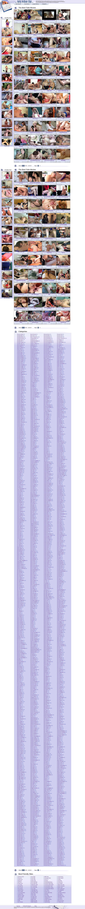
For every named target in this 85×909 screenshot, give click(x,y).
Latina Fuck (46, 432)
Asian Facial (19, 508)
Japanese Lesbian (47, 376)
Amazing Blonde (20, 432)
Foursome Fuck (33, 682)
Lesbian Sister (46, 545)
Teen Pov (58, 708)
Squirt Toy (59, 597)
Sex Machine (59, 480)
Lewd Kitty (60, 880)
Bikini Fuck (19, 680)
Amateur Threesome (21, 422)
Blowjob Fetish (20, 773)
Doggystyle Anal (33, 523)
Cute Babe (32, 466)
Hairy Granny (32, 776)
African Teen (19, 348)
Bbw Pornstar (19, 585)
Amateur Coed (20, 363)
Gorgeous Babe (33, 737)
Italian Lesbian (46, 358)
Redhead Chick (60, 403)
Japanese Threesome (48, 387)
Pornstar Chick (46, 854)
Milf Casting (46, 673)
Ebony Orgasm (33, 575)
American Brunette (20, 446)
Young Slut (59, 861)
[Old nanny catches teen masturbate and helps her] (63, 251)
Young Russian (60, 859)
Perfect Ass (46, 823)
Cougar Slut (32, 424)
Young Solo (59, 862)
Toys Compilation (60, 757)
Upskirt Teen (59, 770)
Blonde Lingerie (20, 753)
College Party (32, 414)
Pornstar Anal (46, 850)
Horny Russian (33, 838)
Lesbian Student (47, 560)
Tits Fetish (59, 748)
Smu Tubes (33, 888)
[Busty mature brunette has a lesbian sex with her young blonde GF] (49, 61)
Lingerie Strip (46, 587)
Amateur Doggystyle (21, 374)
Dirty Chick (32, 511)
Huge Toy (32, 857)
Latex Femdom (46, 415)
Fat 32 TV (46, 879)
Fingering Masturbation (34, 649)
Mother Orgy (46, 749)
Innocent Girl (32, 862)
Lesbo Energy (47, 901)
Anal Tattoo (19, 483)
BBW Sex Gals (34, 900)
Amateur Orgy (19, 400)
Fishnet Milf (32, 668)
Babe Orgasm (19, 556)
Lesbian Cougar (47, 479)
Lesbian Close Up (47, 475)
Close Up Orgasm (33, 394)
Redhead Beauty (60, 400)
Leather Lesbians (47, 456)
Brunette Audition (20, 801)
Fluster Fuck (6, 73)
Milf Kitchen (46, 686)
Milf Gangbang (46, 682)
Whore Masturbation (61, 810)
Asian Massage (20, 519)
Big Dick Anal (19, 650)
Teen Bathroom (60, 652)
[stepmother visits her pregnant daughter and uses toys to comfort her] (49, 159)
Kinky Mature (46, 402)
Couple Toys (32, 434)
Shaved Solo (59, 508)
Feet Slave (32, 631)
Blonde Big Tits (20, 732)
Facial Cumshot (33, 603)
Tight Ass (58, 740)
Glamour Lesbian (33, 728)
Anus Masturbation (20, 488)
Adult (7, 216)
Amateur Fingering (20, 380)
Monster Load (46, 738)
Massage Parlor (47, 595)
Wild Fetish (59, 823)
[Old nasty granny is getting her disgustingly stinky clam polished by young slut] (35, 181)
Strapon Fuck (59, 609)
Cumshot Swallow (33, 462)
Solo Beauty (59, 576)
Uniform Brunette (60, 761)
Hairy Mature (32, 782)
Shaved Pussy (60, 505)
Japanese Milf (46, 382)
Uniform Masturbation (61, 765)
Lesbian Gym (46, 497)
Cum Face (32, 450)
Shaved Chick (59, 496)
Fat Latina (32, 617)
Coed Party (32, 406)
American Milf (19, 450)
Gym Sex (32, 762)
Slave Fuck (59, 547)
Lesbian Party (46, 527)
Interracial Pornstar (47, 354)
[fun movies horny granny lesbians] (21, 19)
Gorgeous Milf (33, 742)
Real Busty (59, 387)
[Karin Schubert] (63, 237)
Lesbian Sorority (47, 551)
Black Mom (19, 705)
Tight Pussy (59, 744)
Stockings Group (60, 603)
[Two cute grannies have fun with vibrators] (21, 117)
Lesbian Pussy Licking (48, 535)
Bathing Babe (19, 561)
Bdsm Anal (19, 591)
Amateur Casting (20, 359)
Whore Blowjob (60, 808)
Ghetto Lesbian (33, 713)
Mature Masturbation (47, 640)
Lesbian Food (46, 492)
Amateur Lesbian (20, 392)
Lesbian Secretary (47, 540)
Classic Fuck (32, 376)
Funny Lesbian (33, 696)
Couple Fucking (33, 428)
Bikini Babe (19, 676)
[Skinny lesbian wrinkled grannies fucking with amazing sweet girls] (63, 47)
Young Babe (59, 842)
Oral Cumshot (46, 784)
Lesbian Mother (46, 516)
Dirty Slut (32, 519)
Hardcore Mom (33, 798)
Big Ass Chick (19, 625)
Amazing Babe (20, 430)
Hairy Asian (32, 766)
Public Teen (59, 366)
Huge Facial (32, 850)
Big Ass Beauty (20, 621)
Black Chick (19, 696)
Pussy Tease (59, 382)
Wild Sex (58, 833)
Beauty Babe (19, 597)
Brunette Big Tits (20, 806)
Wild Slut (58, 834)
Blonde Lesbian (20, 752)
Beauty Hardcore (20, 603)
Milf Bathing (46, 668)
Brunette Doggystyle (21, 817)
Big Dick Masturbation (21, 657)
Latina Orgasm (46, 442)
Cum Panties (32, 456)
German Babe (33, 701)
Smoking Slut (59, 573)
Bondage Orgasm (20, 777)
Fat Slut (31, 625)
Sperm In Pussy (60, 592)
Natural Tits (46, 760)
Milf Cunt (45, 674)
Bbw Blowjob (19, 571)
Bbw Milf (18, 581)
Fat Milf (31, 621)
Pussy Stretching (60, 379)
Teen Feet (59, 678)
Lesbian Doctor (46, 481)
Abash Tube (7, 207)
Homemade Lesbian (34, 810)
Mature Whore (46, 664)
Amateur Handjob (20, 387)
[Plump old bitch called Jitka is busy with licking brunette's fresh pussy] (49, 47)
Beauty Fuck (19, 601)
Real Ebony (59, 390)
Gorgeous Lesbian (33, 741)
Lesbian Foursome (47, 493)
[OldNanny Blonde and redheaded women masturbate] (21, 181)
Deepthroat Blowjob (34, 495)
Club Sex (32, 400)
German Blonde (33, 702)
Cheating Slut (32, 356)
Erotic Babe (32, 588)
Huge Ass (32, 842)
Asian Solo (19, 533)
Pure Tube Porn (7, 279)
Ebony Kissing (33, 567)
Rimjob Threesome (60, 442)
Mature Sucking (47, 658)
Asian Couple (19, 504)
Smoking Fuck (59, 568)
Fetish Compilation (33, 641)
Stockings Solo (60, 604)
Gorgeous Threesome (34, 745)
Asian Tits (19, 537)
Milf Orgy (45, 690)
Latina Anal (46, 423)
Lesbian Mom (46, 513)
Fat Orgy (32, 624)
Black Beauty (19, 692)
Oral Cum (45, 782)
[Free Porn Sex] (63, 181)
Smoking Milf (59, 572)
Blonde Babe (19, 728)
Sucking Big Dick (60, 625)
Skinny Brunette (60, 529)
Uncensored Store (7, 136)
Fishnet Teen (32, 670)
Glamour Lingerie (33, 729)
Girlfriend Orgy (33, 720)
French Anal (32, 686)
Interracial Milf (46, 348)
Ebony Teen (32, 583)
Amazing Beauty (20, 431)
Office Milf (45, 776)
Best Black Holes (34, 892)
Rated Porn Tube (7, 288)
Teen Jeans (59, 693)
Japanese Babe (47, 363)
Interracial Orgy (46, 352)
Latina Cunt (46, 430)
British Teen (19, 798)
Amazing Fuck (20, 436)
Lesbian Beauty (46, 468)
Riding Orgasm (60, 440)
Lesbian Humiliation (47, 500)
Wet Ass (58, 794)
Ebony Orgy (32, 576)
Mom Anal (45, 718)
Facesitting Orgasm (34, 600)
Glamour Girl (32, 726)
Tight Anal (59, 737)
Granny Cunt (32, 746)
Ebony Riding (32, 577)
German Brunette (33, 704)
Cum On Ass (32, 451)
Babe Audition (19, 548)
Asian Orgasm (20, 525)
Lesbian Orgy (46, 523)
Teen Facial (59, 676)
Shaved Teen (59, 509)
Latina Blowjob (46, 427)
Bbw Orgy (19, 584)
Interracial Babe (47, 335)
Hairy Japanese (33, 777)
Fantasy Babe (33, 605)
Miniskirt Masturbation (48, 714)
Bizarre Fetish (19, 682)
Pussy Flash (59, 370)
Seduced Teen (59, 476)
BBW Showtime (34, 901)
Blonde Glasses (20, 748)
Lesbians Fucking (47, 579)
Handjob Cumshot (33, 788)
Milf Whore (46, 712)
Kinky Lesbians (46, 400)
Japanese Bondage (47, 370)
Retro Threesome (60, 434)
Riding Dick (59, 436)
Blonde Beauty (20, 730)
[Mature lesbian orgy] (21, 251)
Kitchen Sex (46, 408)
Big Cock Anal (19, 641)
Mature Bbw (46, 603)
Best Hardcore (20, 615)
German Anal (32, 700)
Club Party (32, 399)
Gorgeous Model (33, 744)
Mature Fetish (46, 623)
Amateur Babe (19, 352)
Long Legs (46, 589)
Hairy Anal (32, 765)
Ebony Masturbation (34, 569)
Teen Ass (58, 648)
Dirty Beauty (32, 507)
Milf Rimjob (46, 696)
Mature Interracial (47, 632)
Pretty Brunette (60, 352)
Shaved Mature (60, 501)
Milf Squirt (45, 701)
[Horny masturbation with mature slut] (49, 75)
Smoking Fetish (60, 567)
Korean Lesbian (47, 410)
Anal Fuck (19, 467)
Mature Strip (46, 657)
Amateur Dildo (19, 372)
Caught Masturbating (34, 340)
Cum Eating (32, 448)
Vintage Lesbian (60, 780)
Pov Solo (58, 346)
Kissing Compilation (47, 406)
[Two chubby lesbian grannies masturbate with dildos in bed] (21, 209)
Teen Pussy (59, 709)
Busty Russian (33, 334)
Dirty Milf (32, 515)
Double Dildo (32, 528)
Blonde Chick (19, 738)
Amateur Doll (19, 375)
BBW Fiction (33, 899)
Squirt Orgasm (60, 596)
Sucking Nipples (60, 632)
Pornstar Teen (59, 336)
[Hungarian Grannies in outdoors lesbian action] (35, 306)
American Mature (20, 448)
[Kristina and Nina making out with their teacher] (63, 75)
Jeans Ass (46, 388)
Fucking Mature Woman (49, 888)
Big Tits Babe (19, 666)
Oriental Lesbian (47, 793)
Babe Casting (19, 552)
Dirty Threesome (33, 521)
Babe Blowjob (19, 551)
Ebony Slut (32, 579)
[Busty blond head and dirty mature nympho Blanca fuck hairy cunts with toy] (35, 279)
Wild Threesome (60, 837)
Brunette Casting (20, 810)
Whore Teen (59, 813)
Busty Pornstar (20, 865)
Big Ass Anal (19, 617)
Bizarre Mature (20, 685)
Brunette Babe (19, 802)
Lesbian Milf (46, 512)
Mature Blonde (46, 608)
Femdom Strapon (33, 640)
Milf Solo (45, 698)
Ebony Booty (32, 560)
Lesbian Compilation (47, 477)
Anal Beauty (19, 452)
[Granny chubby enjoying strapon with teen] (63, 117)
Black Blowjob (19, 693)
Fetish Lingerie (33, 645)
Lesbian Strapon (47, 557)
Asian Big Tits (19, 499)
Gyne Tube (7, 252)
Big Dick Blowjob (20, 652)
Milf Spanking (46, 700)
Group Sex (32, 761)
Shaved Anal (59, 487)
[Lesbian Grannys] (49, 265)
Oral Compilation (47, 781)
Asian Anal (19, 492)
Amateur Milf (19, 394)
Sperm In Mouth (60, 591)
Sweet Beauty (59, 635)
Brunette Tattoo (20, 838)
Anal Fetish (19, 463)
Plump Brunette (46, 842)
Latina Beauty (46, 426)
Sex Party (59, 481)
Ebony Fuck (32, 564)
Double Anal (32, 525)
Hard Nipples (32, 792)
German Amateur (33, 698)
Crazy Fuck (32, 439)
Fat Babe (32, 611)
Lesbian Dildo (46, 480)
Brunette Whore (20, 842)
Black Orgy (19, 708)
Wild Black (59, 821)
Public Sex (59, 364)
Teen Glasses (59, 688)
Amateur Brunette (20, 358)
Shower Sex (59, 515)
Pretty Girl (59, 355)
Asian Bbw (19, 496)
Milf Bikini (45, 670)
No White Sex (33, 897)
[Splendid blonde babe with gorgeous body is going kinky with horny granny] (35, 131)
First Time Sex (33, 662)
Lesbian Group (46, 496)
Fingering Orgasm (33, 650)
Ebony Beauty (33, 557)
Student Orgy (59, 616)
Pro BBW (59, 891)
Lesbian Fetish (46, 488)
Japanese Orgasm (47, 383)
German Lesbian (33, 706)
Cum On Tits (32, 455)
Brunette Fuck (19, 821)
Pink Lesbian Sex (61, 888)
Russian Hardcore (60, 456)
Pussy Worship (60, 384)
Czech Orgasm (33, 489)
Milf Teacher (46, 706)
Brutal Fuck (19, 846)
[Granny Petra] (49, 117)
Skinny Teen (59, 544)
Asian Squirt (19, 535)
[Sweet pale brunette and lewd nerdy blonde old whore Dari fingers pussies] (35, 19)
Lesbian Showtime (48, 899)
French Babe (32, 688)
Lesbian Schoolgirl (47, 539)
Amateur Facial (20, 378)
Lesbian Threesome (47, 567)
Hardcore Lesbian (33, 797)
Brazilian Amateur (20, 784)
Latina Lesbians (47, 436)
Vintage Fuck (59, 778)
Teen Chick (59, 661)
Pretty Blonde (59, 351)
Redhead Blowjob (60, 402)
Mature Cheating (47, 612)
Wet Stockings (59, 804)
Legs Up (45, 460)
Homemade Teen (33, 814)
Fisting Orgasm (33, 672)
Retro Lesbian (59, 426)
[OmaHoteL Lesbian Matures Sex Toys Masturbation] (63, 159)
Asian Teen (19, 536)
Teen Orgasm (59, 700)
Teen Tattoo (59, 722)
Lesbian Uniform (47, 572)
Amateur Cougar (20, 366)
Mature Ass (46, 601)
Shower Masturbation (61, 513)
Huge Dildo (32, 847)
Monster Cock (46, 734)
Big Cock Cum (20, 645)
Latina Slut (46, 448)
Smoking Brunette (60, 564)
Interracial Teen (46, 355)
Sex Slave (59, 483)
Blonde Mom (19, 756)
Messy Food (46, 665)
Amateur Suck (19, 416)
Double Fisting (33, 531)
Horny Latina (32, 829)
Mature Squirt (46, 654)
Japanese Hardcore (47, 374)
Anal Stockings (20, 480)
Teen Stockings (60, 718)
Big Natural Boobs (20, 661)
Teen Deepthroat (60, 669)
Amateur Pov (19, 403)
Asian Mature (19, 521)
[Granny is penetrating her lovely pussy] (49, 145)
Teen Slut (58, 713)
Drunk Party (32, 547)
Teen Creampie (60, 664)
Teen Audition (59, 649)
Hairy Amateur (33, 764)
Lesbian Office (46, 519)
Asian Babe (19, 495)
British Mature (19, 796)
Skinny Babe (59, 523)
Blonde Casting (20, 736)
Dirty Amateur (33, 503)
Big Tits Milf (19, 672)
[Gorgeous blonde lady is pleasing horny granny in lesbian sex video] (21, 306)
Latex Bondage (46, 414)
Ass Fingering (19, 539)
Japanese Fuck (46, 372)
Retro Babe (59, 419)
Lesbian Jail (46, 501)
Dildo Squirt (32, 501)
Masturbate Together (47, 596)
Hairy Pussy (32, 785)
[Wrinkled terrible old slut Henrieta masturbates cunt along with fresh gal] (21, 75)
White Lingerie (59, 805)
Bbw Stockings (20, 587)
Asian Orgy (19, 527)
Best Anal (19, 608)
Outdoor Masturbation (48, 801)
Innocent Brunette (33, 861)
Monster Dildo (46, 737)
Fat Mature (32, 620)
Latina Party (46, 444)
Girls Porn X (60, 899)
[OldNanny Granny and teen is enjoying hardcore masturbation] (49, 237)
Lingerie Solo (46, 585)
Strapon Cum (59, 608)
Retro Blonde (59, 420)
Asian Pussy (19, 531)
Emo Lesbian (32, 585)
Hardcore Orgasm (33, 800)
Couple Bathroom (33, 427)
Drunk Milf (32, 544)
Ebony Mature (33, 571)
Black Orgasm (20, 706)
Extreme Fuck (33, 599)
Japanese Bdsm (47, 364)
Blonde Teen (19, 768)
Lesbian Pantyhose (47, 525)
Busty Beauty (19, 853)
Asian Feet (19, 509)
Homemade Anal (33, 806)
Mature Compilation (47, 613)
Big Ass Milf (19, 631)
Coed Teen (32, 407)
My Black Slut (34, 896)
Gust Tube (7, 243)
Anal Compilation (20, 454)
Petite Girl (45, 835)
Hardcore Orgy (33, 801)
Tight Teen (59, 745)
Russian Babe (59, 446)
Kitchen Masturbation (48, 407)
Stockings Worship (60, 607)
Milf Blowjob (46, 672)
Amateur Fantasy (20, 379)
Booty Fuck (19, 782)
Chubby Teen (32, 374)
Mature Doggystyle (47, 617)
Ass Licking (19, 543)
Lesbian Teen (46, 565)
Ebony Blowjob (33, 559)
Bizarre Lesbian (20, 684)
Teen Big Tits (59, 654)
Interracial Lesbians (47, 347)
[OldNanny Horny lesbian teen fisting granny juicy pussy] (35, 320)
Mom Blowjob (46, 720)
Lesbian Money (46, 515)
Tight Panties (59, 742)
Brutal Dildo (19, 845)
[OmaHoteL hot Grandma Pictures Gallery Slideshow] (35, 195)
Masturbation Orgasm (48, 597)
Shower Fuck (59, 512)
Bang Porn (20, 880)
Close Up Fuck (33, 390)
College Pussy (33, 415)
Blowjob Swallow (20, 774)
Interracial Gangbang (48, 346)
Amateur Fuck (19, 383)
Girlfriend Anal (33, 717)
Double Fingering (33, 529)
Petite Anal (46, 830)
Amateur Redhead (20, 404)
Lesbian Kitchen (47, 504)
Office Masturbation (47, 774)
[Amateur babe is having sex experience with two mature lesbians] (35, 237)
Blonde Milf (19, 754)
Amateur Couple (20, 367)
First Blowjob (32, 654)
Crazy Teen (32, 444)
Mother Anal (46, 742)
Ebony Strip (32, 581)
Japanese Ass (46, 362)
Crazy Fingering (33, 438)
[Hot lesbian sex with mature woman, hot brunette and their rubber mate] (63, 89)
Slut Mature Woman (61, 892)
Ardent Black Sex (34, 891)
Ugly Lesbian (59, 760)
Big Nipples (19, 662)
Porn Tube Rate (7, 270)
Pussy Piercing (60, 376)
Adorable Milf (19, 340)
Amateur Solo (19, 411)
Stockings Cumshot (60, 600)
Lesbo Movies (60, 876)
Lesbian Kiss (46, 503)
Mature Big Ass (46, 605)
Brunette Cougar (20, 814)
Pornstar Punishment (48, 863)
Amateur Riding (20, 406)
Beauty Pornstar (20, 605)
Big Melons (19, 660)
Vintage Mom (59, 785)
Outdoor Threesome (47, 805)
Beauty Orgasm (20, 604)
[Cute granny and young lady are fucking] (21, 131)
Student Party (59, 617)
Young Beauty (59, 843)
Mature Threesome (47, 661)
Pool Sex (45, 847)
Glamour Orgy (33, 732)
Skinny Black (59, 525)
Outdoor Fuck (46, 800)
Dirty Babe (32, 505)
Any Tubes (7, 234)
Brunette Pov (19, 831)
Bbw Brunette (19, 572)
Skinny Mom (59, 539)
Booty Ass (19, 780)
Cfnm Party (32, 347)
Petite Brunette (46, 834)
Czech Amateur (33, 477)
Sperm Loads (59, 593)
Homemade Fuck (33, 809)
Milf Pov (45, 694)
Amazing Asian (20, 428)
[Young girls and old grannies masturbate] (35, 223)
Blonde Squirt (19, 765)
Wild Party (59, 831)
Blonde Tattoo (19, 766)
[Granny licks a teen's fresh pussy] (21, 61)
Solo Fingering (59, 580)
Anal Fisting (19, 464)
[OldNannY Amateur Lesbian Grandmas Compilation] (21, 145)
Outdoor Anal (46, 796)
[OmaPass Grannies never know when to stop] (63, 209)
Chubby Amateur (33, 360)
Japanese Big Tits (47, 367)
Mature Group (46, 628)
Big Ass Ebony (20, 627)
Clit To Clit (32, 387)
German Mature (33, 708)
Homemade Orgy (33, 813)
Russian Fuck (59, 455)
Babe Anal (19, 547)
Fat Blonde (32, 612)
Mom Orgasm (46, 726)
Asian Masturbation (20, 520)
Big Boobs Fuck (20, 637)
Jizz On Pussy (46, 392)
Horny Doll (32, 825)
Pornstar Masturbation (48, 858)
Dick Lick (32, 497)
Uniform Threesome (61, 768)
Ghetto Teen (32, 714)
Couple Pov (32, 432)
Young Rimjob (59, 858)
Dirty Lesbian (32, 513)
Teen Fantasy (59, 677)
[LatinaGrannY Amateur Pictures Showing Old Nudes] (35, 33)
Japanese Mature (47, 380)
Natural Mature (46, 756)
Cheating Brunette (33, 350)
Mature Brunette (47, 611)
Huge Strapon (33, 854)
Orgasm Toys (46, 790)
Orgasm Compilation (47, 788)
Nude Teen (46, 762)
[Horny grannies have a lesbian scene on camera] (35, 89)
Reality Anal (59, 392)
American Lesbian (20, 447)
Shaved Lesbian (60, 500)
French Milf (32, 690)
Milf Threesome (47, 708)
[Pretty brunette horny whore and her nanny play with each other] (63, 145)
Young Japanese (60, 854)
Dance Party (32, 492)
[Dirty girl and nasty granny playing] (21, 159)
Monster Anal (46, 733)
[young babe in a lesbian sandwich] (21, 103)
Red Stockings (60, 396)
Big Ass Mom (19, 632)
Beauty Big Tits (20, 599)
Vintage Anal (59, 774)
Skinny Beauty (59, 524)
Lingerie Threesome (47, 588)
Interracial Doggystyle (48, 342)
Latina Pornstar (46, 446)
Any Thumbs (6, 225)
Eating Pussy (32, 551)
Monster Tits (46, 741)
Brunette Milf (19, 826)
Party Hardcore (46, 821)
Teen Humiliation (60, 692)
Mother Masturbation (47, 746)
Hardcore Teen (33, 804)
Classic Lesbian (33, 379)
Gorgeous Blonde (33, 738)
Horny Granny (33, 827)
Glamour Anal (33, 725)
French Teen (32, 692)
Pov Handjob (59, 340)
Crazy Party (32, 443)
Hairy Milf (32, 784)
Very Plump (60, 893)
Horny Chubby (33, 822)
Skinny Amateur (60, 519)
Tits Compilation (60, 746)
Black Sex (19, 712)
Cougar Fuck (32, 422)
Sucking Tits (59, 633)
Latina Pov (46, 447)
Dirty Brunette (33, 509)
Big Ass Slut (19, 633)
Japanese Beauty (47, 366)
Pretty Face (59, 354)
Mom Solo (46, 729)
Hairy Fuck (32, 774)
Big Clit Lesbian (20, 640)
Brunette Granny (20, 822)
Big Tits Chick (19, 668)
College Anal (32, 408)
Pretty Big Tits (59, 350)
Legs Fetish (46, 458)
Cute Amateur (33, 464)
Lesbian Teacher (47, 564)
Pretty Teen (59, 359)
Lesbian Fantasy (47, 485)
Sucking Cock (59, 628)
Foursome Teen (33, 684)
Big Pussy (19, 665)
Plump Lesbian (46, 843)
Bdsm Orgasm (20, 593)
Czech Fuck (32, 483)
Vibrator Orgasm (60, 772)
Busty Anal (19, 849)
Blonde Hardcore (20, 750)
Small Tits (59, 559)
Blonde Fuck (19, 746)
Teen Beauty (59, 653)
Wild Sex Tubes (7, 188)
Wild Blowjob (59, 822)
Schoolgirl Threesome (61, 471)
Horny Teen (32, 839)
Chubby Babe (33, 362)
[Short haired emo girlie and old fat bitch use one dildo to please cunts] (35, 159)
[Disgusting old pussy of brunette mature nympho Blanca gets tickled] (21, 279)
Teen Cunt (59, 666)
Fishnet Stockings (33, 669)
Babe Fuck (19, 555)
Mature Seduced (47, 650)
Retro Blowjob (59, 422)
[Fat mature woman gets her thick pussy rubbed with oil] (35, 209)
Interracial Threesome (48, 356)
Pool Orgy (45, 845)
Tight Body (59, 741)
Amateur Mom (19, 395)
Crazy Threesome (33, 446)
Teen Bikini (59, 656)
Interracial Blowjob (47, 338)
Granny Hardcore (33, 749)
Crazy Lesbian (33, 440)
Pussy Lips (59, 375)
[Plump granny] (21, 89)
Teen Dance (59, 668)
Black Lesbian (19, 701)
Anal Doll (18, 459)
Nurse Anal (46, 764)
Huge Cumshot (33, 846)
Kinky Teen (46, 403)
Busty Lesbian (19, 861)
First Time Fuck (33, 660)
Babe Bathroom (20, 549)
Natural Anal (46, 752)
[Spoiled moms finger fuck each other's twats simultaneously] (35, 293)
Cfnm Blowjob (33, 346)
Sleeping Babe (59, 551)
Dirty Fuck (32, 512)
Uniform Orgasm (60, 766)
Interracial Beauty (47, 336)
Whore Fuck (59, 809)
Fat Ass (31, 609)
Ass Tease (19, 544)
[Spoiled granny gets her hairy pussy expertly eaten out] (21, 293)
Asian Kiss (19, 516)
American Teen (20, 451)
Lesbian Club (46, 476)
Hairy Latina (32, 778)
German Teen (33, 710)
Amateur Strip (19, 415)
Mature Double (46, 619)
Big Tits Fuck (19, 669)
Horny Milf (32, 831)
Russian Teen (59, 464)
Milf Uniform (46, 710)
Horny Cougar (33, 823)
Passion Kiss (46, 822)
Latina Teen (46, 452)
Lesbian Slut (46, 548)
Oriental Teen (46, 794)
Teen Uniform (59, 728)
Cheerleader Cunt (33, 359)
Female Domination (34, 632)
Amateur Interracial (20, 390)
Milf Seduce (46, 697)
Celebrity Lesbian (33, 343)
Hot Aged (46, 893)
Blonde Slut (19, 762)
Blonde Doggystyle (20, 741)
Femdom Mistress (33, 636)
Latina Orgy (46, 443)
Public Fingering (60, 360)
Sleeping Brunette (60, 552)
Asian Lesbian (19, 517)
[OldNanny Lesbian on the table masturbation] (49, 306)
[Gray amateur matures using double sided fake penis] (63, 320)
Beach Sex (19, 596)
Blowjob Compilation (21, 772)
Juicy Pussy (46, 394)
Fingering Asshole (33, 648)
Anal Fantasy (19, 462)
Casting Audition (33, 338)
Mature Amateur (47, 599)
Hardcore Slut (33, 802)
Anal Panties (19, 475)
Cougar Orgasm (33, 423)
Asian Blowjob (19, 501)
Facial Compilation (33, 601)
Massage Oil (46, 592)
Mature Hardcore (47, 631)
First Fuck (32, 656)
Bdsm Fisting (19, 592)
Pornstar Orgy (46, 861)
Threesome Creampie (61, 732)
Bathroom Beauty (20, 564)
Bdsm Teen (19, 595)
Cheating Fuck (33, 351)
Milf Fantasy (46, 678)
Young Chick (59, 850)
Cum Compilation (33, 447)
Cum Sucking (33, 458)
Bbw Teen (19, 588)
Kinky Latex (46, 399)
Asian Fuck (19, 512)
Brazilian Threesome (21, 789)
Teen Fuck (59, 685)
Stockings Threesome (61, 605)
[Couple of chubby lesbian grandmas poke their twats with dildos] (21, 223)
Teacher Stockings (60, 644)
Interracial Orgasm (47, 351)
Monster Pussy (46, 740)
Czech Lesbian (33, 484)
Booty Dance (19, 781)
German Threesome (34, 712)
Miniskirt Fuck (46, 713)
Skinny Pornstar (60, 540)
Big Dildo (18, 658)
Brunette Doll (19, 818)
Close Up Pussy (33, 395)
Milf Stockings (46, 702)
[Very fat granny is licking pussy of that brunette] (35, 145)
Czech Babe (32, 479)
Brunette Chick (20, 813)
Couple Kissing (33, 430)
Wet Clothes (59, 796)
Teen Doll (58, 673)
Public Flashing (60, 362)
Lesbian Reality (46, 536)
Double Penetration (34, 533)
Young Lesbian (60, 857)
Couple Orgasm (33, 431)
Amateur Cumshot (20, 368)
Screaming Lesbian (60, 472)
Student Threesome (60, 620)
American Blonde (20, 444)
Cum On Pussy (33, 454)
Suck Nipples (59, 621)
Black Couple (19, 697)
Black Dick (19, 698)
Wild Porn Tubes (7, 179)
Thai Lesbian (59, 729)
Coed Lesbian (33, 404)
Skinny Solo (59, 543)
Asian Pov (19, 529)
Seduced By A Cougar (61, 475)
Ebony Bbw (32, 556)
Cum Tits (32, 459)
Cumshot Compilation (34, 460)
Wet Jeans (59, 797)
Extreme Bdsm (33, 597)
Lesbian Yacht (46, 577)
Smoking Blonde (60, 563)
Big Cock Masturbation (21, 648)
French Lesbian (33, 689)
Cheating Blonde (33, 348)
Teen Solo (59, 714)
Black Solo (19, 714)
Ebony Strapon (33, 580)
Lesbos (59, 879)
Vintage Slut (59, 789)
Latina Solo (46, 450)
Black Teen (19, 717)
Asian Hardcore (20, 515)
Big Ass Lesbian (20, 629)
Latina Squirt (46, 451)
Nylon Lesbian (46, 772)
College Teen (32, 418)
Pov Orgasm (59, 344)
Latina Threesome (47, 454)
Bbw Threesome (20, 589)
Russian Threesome (61, 466)
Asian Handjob (20, 513)
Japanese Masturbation (48, 379)
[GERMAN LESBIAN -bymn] (63, 33)
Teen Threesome (60, 724)
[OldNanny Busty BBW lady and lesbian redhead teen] (21, 33)
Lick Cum (45, 581)
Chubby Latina (33, 366)
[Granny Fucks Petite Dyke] (49, 181)
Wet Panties (59, 801)
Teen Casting (59, 658)
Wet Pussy (59, 802)
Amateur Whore (20, 424)
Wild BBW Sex (60, 895)
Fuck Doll (32, 693)
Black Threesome (20, 718)
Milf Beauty (46, 669)
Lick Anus (45, 580)
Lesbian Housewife (47, 499)
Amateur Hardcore (20, 388)
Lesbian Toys (46, 569)
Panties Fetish (46, 808)
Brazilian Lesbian (20, 786)
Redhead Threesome (61, 416)
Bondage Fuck (20, 776)
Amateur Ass (19, 351)
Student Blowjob (60, 613)
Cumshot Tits (32, 463)
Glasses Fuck (33, 734)
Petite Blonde (46, 833)
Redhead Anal (59, 398)
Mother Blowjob (46, 744)
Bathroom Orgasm (20, 567)
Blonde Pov (19, 760)
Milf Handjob (46, 684)
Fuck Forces (7, 100)
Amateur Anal (19, 350)
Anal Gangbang (20, 468)
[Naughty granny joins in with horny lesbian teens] (63, 293)
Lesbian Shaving (47, 543)
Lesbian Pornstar (47, 531)
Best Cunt (19, 612)
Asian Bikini (19, 500)
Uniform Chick (59, 762)
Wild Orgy (59, 830)
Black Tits (19, 720)
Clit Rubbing (32, 386)
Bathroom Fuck (20, 565)
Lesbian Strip (46, 559)
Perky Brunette (46, 826)
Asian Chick (19, 503)
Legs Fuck (46, 459)
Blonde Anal (19, 725)
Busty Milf (19, 862)
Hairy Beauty (32, 769)
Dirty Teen (32, 520)
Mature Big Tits (46, 607)
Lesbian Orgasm (47, 521)
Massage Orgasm (47, 593)
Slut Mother (59, 557)
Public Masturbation (60, 363)
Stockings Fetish (60, 601)
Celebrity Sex (32, 344)
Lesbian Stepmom (47, 555)
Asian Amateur (20, 491)
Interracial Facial (47, 343)
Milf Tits (45, 709)
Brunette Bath (19, 804)
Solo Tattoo (59, 585)
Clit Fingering (32, 382)
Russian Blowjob (60, 450)
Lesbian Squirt (46, 553)
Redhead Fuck (60, 406)
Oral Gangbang (46, 785)
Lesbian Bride (46, 472)
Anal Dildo (19, 458)
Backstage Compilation (21, 560)
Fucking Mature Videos (49, 887)
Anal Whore (19, 487)
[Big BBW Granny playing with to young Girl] (49, 320)
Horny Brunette (33, 821)
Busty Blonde (19, 854)
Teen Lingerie (59, 696)
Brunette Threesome (21, 841)
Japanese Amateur (47, 359)
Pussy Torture (59, 383)
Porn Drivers (7, 109)
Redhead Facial (60, 404)
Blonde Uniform (20, 769)
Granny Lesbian (33, 750)
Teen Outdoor (59, 702)
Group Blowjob (33, 757)
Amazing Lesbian (20, 438)
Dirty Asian (32, 504)
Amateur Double (20, 376)
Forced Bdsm (33, 680)
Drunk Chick (32, 541)
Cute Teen (32, 476)
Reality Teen (59, 395)
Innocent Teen (33, 865)
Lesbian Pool (46, 529)
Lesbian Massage (47, 508)
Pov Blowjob (59, 339)
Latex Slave (46, 420)
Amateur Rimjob (20, 407)
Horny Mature (33, 830)
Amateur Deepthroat (21, 371)
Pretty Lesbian (59, 356)
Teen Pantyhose (60, 704)
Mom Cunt (46, 721)
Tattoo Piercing (60, 641)
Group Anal (32, 756)
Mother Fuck (46, 745)
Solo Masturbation (60, 581)
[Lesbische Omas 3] (63, 103)
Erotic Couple (32, 589)
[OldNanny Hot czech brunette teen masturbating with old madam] (35, 61)
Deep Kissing (32, 493)
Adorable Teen (19, 343)
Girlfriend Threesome (34, 724)
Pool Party (46, 846)
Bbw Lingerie (19, 579)
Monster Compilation (47, 736)
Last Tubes (7, 82)
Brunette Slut (19, 834)
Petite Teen (46, 839)
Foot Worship (32, 678)
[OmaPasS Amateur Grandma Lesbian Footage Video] (49, 89)
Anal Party (19, 476)
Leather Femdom (47, 455)
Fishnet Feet (32, 665)
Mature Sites (60, 887)
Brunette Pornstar (20, 830)
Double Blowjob (33, 527)
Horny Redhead (33, 837)
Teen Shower (59, 712)
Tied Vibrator (59, 736)
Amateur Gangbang (20, 384)
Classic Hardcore (33, 378)
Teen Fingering (59, 681)
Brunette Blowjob (20, 809)
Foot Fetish (32, 677)
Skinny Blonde (59, 527)
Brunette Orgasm (20, 829)
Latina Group (46, 434)
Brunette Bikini (19, 808)
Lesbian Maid (46, 507)
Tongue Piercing (60, 752)
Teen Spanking (60, 716)
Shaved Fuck (59, 497)
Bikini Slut (19, 681)
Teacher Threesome (61, 645)
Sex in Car (59, 484)
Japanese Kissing (47, 375)
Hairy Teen (32, 786)
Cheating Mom (33, 355)
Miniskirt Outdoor (47, 716)
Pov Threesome (60, 347)
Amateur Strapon (20, 414)
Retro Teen (59, 432)
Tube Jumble (6, 127)
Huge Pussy (32, 853)
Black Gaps (33, 893)
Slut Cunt (58, 556)
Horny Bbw (32, 818)
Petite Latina (46, 837)
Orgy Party (46, 792)
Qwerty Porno (7, 118)
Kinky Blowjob (46, 396)
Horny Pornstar (33, 835)
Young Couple (59, 851)
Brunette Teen (19, 839)
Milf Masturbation (47, 688)
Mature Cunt (46, 615)
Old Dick (45, 780)
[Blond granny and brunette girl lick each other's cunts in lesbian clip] (63, 195)
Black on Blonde (20, 724)
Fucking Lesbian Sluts (49, 883)
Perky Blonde (46, 825)
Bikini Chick (19, 678)
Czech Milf (32, 487)
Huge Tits (32, 855)
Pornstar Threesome (61, 338)
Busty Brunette (20, 855)
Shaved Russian (60, 507)
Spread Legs (59, 595)
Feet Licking (32, 629)
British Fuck (19, 793)
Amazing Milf (19, 439)
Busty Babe (19, 851)
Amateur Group (20, 386)
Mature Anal (46, 600)
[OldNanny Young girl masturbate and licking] (21, 320)
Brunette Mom (19, 827)
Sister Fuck (59, 517)
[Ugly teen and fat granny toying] (63, 279)
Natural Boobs (46, 753)
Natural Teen (46, 758)
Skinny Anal (59, 520)
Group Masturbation (34, 760)
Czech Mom (32, 488)
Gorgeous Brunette (34, 740)
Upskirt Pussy (59, 769)
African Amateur (20, 344)
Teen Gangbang (60, 686)
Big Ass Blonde (20, 623)
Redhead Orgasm (60, 411)
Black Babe (19, 689)
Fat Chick (32, 615)
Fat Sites (46, 880)
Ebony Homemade (33, 565)
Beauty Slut (19, 607)
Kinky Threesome (47, 404)
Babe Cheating (20, 553)
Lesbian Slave (46, 547)
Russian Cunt (59, 454)
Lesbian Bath (46, 466)
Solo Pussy (59, 584)
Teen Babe (59, 650)
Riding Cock (59, 435)
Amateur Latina (20, 391)
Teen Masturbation (60, 697)
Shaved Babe (59, 489)
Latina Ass (46, 424)
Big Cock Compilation (21, 644)
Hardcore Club (33, 794)
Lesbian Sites (47, 900)
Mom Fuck (46, 724)
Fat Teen (32, 627)
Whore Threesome (60, 814)
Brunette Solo (19, 835)
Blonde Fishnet (20, 745)
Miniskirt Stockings (47, 717)
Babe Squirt (19, 557)
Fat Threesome (33, 628)
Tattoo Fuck (59, 637)
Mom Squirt (46, 730)
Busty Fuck (19, 858)
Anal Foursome (20, 466)
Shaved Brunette (60, 495)
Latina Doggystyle (47, 431)
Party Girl (45, 819)
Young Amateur (60, 838)
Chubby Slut (32, 372)
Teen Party (59, 705)
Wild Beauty (59, 819)
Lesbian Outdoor (47, 524)
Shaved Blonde (60, 493)
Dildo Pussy (32, 500)
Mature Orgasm (47, 644)
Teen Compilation (60, 662)
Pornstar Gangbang (47, 857)
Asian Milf (19, 523)
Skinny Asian (59, 521)
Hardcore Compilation (34, 796)
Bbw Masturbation (20, 580)
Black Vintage (19, 721)
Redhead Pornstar (60, 412)
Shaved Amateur (60, 485)
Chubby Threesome (34, 375)
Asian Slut (19, 532)
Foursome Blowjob (33, 681)
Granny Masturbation (34, 752)
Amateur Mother (20, 396)
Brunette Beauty (20, 805)
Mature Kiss (46, 633)
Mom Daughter (46, 722)
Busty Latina (19, 859)
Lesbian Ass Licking (47, 463)
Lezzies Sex (60, 882)
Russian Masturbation (61, 459)
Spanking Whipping (60, 589)
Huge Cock (32, 845)
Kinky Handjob (46, 398)
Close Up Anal (33, 388)
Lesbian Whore (46, 575)
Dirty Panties (32, 517)
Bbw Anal (19, 569)
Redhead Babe (60, 399)
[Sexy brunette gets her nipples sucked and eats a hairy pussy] (63, 61)
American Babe (20, 443)
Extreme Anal (32, 596)
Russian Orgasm (60, 463)
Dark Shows (33, 895)
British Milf (19, 797)
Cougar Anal (32, 420)
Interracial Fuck (46, 344)
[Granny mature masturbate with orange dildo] (49, 293)
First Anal (32, 653)
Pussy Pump (59, 378)
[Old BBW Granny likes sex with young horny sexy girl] (35, 117)
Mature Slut (46, 652)
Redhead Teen (59, 415)
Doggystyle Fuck (33, 524)
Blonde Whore (19, 770)
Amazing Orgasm (20, 440)
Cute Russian (33, 475)
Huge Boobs (32, 843)
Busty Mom (19, 863)
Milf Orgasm (46, 689)
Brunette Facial (20, 819)
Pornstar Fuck (46, 855)
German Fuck (33, 705)
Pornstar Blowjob (47, 853)
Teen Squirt (59, 717)
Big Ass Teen (19, 635)
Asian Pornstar (20, 528)
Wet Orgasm (59, 800)
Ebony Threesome (33, 584)
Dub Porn (7, 64)
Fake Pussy (32, 604)
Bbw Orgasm (19, 583)
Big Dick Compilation (21, 653)
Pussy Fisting (59, 368)
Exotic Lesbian (33, 595)
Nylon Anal (46, 768)
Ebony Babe (32, 555)
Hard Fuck (32, 790)
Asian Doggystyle (20, 507)
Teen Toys (59, 726)
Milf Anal (45, 666)
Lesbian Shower (47, 544)
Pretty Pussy (59, 358)
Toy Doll (58, 753)
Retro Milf (59, 428)
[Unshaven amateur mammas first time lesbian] (35, 251)
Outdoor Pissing (47, 804)
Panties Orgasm (47, 810)
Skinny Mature (59, 536)
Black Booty (19, 694)
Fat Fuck (32, 616)
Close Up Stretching (34, 396)
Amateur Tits (19, 423)
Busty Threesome (33, 336)
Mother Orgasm (47, 748)
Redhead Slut (59, 414)
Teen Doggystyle (60, 672)
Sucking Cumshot (60, 629)
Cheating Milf (32, 354)
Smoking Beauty (60, 561)
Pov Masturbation (60, 342)
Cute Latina (32, 471)
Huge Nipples (32, 851)
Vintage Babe (59, 776)
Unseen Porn (6, 145)
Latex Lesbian (46, 416)
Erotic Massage (33, 591)
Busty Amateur (20, 847)
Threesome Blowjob (60, 730)
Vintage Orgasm (60, 786)
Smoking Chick (60, 565)
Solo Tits (58, 587)
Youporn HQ (20, 897)
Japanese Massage (47, 378)
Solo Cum (59, 577)
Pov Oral (58, 343)
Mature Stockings (47, 656)
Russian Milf (59, 462)
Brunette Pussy (20, 833)
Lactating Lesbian (47, 411)
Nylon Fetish (46, 770)
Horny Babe (32, 817)
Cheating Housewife (34, 352)
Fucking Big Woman (48, 882)
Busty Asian (19, 850)
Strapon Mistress (60, 611)
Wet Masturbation (60, 798)
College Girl (32, 411)
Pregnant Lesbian (60, 348)
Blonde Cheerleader (21, 737)
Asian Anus (19, 493)
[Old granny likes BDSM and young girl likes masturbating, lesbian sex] (49, 195)
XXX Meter (60, 897)
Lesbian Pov (46, 532)
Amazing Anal (19, 427)
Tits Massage (59, 749)
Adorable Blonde (20, 336)
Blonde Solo (19, 764)
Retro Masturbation (60, 427)
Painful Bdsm (46, 806)
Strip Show (59, 612)
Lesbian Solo (46, 549)
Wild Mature (59, 826)
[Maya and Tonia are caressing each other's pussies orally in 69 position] (21, 265)
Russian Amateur (60, 443)
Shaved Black (59, 492)
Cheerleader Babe (33, 358)
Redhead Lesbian (60, 407)
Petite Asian (46, 831)
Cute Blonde (32, 467)
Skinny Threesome (60, 545)
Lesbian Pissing (47, 528)
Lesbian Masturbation (48, 509)
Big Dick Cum (19, 654)
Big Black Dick (20, 636)
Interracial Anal (46, 334)
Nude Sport (46, 761)
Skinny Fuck (59, 531)
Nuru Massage (46, 766)
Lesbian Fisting (46, 491)
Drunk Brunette (33, 540)
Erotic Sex (32, 592)
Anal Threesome (20, 484)
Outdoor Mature (47, 802)
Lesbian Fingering (47, 489)
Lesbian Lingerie (47, 505)
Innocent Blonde (33, 859)
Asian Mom (19, 524)
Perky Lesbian (46, 827)
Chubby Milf (32, 370)
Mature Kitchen (46, 635)
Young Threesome (60, 865)
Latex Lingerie (46, 418)
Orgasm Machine (47, 789)
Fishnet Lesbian (33, 666)
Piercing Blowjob (47, 841)
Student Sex (59, 619)
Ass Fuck (19, 541)
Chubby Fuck (32, 364)
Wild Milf (58, 827)
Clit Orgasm (32, 384)
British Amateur (20, 790)
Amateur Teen (19, 420)
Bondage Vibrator (20, 778)
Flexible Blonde (33, 673)
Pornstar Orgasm (47, 859)
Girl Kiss (32, 716)
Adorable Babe (20, 335)
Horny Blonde (33, 819)
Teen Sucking (59, 721)
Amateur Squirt (20, 412)
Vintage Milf (59, 784)
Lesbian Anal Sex (47, 462)
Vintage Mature (60, 782)
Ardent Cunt (7, 45)
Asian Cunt (19, 505)
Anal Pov (18, 477)
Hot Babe (32, 841)
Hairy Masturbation (34, 781)
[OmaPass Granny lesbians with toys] (35, 75)
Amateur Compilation (21, 364)
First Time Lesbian (33, 661)
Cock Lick (32, 402)
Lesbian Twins (46, 571)
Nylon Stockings (47, 773)
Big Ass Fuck (19, 628)
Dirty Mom (32, 516)
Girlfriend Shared (33, 722)
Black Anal (19, 686)
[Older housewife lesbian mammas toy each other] (35, 265)
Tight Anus (59, 738)
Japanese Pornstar (47, 384)
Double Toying (33, 535)
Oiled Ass (45, 778)
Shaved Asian (59, 488)
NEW (26, 165)
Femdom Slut (32, 637)
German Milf (32, 709)
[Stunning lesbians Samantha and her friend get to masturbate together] (49, 33)
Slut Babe (59, 555)
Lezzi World (60, 883)
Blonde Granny (20, 749)
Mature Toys (46, 662)
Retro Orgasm (59, 431)
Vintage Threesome (60, 792)
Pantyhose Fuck (47, 814)
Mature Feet (46, 621)
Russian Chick (60, 452)
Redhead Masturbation (61, 408)
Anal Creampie (20, 456)
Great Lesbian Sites (48, 892)
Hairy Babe (32, 768)
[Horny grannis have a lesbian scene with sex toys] (35, 47)
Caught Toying (33, 342)
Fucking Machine (33, 694)
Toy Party (59, 756)
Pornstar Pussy (47, 865)
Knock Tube (7, 261)
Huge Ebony (32, 849)
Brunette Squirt (20, 837)
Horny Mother (33, 834)
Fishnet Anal (32, 664)
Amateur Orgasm (20, 399)
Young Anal (59, 839)
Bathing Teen (19, 563)
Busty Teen (32, 335)
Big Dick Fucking (20, 656)
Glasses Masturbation (34, 736)
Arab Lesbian (19, 489)
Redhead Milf (59, 410)
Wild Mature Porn (61, 896)
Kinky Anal (46, 395)
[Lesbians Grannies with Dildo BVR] (49, 19)
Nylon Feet (46, 769)
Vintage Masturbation (61, 781)
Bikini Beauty (19, 677)
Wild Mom (59, 829)
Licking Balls (46, 583)
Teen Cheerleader (60, 660)
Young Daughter (60, 853)
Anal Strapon (19, 481)
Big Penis (19, 664)
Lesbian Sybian (46, 561)
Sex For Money (60, 479)
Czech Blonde (33, 480)
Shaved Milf (59, 503)
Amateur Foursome (20, 382)
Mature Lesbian (46, 637)
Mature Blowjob (46, 609)
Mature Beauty (46, 604)
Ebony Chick (32, 561)
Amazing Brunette (20, 434)
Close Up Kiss (33, 391)
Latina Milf (45, 439)
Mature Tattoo (46, 660)
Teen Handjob (59, 690)
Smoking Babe (60, 560)
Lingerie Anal (46, 584)
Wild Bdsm (59, 818)
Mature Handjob (47, 629)
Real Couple (59, 388)
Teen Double (59, 674)
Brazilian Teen (19, 788)
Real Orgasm (59, 391)
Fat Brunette (32, 613)
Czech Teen (32, 491)
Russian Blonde (60, 448)
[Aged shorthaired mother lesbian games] (49, 103)
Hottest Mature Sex (48, 896)
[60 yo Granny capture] (21, 47)
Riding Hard (59, 439)
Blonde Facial (19, 744)
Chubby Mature (33, 368)
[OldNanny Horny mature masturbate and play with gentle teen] (49, 131)
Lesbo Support (60, 878)
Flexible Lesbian (33, 674)
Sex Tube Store (34, 887)
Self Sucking (59, 477)
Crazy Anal (32, 435)
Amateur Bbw (19, 354)
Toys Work (59, 758)
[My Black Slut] (63, 19)
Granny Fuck (32, 748)
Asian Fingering (20, 511)
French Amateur (33, 685)
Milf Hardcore (46, 685)
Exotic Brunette (33, 593)
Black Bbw (19, 690)
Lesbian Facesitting (47, 484)
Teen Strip (59, 720)
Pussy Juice (59, 372)
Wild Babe (59, 817)
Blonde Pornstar (20, 758)
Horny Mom (32, 833)
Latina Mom (46, 440)
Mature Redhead (47, 648)
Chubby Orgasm (33, 371)
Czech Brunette (33, 481)
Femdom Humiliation (34, 635)
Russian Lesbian (60, 458)
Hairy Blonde (32, 770)
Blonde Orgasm (20, 757)
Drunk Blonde (33, 539)
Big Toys (18, 673)
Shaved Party (59, 504)
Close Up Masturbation (34, 392)
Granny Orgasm (33, 753)
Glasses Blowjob (33, 733)
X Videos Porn (60, 901)
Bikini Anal (19, 674)
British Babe (19, 792)
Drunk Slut (32, 548)
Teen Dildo (59, 670)
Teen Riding (59, 710)
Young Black (59, 845)
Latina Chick (46, 428)
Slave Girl (59, 548)
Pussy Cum (59, 367)
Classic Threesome (34, 380)
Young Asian (59, 841)
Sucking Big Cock (60, 624)
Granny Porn (47, 891)
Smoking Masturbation (61, 571)
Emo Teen (32, 587)
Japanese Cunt (46, 371)
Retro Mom (59, 430)
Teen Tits (58, 725)
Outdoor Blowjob (47, 797)
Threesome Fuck (60, 733)
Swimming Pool (60, 636)
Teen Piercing (59, 706)
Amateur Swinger (20, 418)
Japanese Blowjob (47, 368)
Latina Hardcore (47, 435)
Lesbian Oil (46, 520)
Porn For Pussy (61, 900)
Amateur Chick (20, 362)
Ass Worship (19, 545)
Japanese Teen (46, 386)
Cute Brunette (33, 468)
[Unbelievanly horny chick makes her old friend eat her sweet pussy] (35, 103)
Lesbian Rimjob (46, 537)
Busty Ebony (19, 857)
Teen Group (59, 689)
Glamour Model (33, 730)
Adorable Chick (20, 339)
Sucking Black (59, 627)
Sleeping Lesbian (60, 553)
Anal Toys (19, 485)
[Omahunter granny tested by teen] (49, 223)
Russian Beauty (60, 447)
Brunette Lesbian (20, 825)
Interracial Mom (47, 350)
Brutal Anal (19, 843)
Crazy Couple (33, 436)
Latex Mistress (46, 419)
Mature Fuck (46, 625)
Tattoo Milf (59, 640)
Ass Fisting (19, 540)
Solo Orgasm (59, 583)
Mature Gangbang (47, 627)
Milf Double (46, 677)
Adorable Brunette (20, 338)
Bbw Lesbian (19, 577)
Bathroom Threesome (21, 568)
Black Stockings (20, 716)
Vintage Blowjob (60, 777)
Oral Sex (45, 786)
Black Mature (19, 702)
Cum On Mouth (33, 452)
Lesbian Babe (46, 464)
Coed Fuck (32, 403)
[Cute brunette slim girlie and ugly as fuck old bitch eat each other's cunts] (21, 237)
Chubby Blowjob (33, 363)
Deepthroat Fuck (33, 496)
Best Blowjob (19, 611)
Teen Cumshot (59, 665)
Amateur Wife (19, 426)
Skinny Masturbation (61, 535)
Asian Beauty (19, 497)
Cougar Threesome (34, 426)
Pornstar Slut (59, 334)
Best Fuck (19, 613)
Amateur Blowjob (20, 356)
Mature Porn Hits (61, 884)
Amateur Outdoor (20, 402)
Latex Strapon (46, 422)
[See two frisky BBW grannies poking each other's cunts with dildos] (49, 279)
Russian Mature (60, 460)
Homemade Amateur (34, 805)
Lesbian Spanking (47, 552)
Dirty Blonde (32, 508)
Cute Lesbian (32, 472)
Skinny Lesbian (60, 533)
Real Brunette (59, 386)
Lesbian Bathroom (47, 467)
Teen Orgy (59, 701)
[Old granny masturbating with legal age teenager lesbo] (49, 251)
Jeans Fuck (46, 390)
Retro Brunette (59, 423)
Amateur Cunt (19, 370)
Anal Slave (19, 479)
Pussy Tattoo (59, 380)
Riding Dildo (59, 438)
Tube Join (7, 36)
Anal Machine (19, 471)
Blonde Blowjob (20, 734)
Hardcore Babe (33, 793)
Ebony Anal (32, 553)
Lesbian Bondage (47, 471)
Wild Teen (59, 835)
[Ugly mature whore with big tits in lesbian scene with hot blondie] (63, 223)
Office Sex (46, 777)
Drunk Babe (32, 537)
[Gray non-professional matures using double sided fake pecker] (49, 209)
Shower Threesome (60, 516)
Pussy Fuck (59, 371)
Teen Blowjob (59, 657)
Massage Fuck (46, 591)
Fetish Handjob (33, 644)
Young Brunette (60, 847)
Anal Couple (19, 455)
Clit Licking (32, 383)
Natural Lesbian (47, 754)
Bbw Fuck (19, 573)
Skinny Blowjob (60, 528)
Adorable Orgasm (20, 342)
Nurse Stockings (47, 765)
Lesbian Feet (46, 487)
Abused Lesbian (20, 334)
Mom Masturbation (47, 725)
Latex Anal (46, 412)
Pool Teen (45, 849)
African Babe (19, 346)
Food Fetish (32, 676)
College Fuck (32, 410)
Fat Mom (32, 623)
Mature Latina (46, 636)
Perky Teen (46, 829)
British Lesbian (20, 794)
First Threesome (33, 658)
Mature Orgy (46, 645)
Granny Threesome (34, 754)
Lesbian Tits (46, 568)
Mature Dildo (46, 616)
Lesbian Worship (47, 576)
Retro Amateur (59, 418)
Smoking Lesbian (60, 569)
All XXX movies (7, 27)
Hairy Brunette (33, 772)
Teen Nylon (59, 698)
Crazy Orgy (32, 442)
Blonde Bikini (19, 733)
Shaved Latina (59, 499)
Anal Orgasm (19, 472)
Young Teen (59, 863)
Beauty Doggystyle (20, 600)
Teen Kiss (59, 694)
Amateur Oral (19, 398)
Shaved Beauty (60, 491)
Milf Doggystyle (46, 676)
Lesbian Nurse (46, 517)
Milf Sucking (46, 705)
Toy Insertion (59, 754)
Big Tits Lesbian (20, 670)
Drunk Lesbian (33, 543)
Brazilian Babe (19, 785)
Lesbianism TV (47, 897)
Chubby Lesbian (33, 367)
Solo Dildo (59, 579)
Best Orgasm (19, 616)
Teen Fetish (59, 680)
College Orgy (32, 412)
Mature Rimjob (46, 649)
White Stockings (60, 806)
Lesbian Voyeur (46, 573)
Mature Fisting (46, 624)
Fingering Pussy (33, 652)
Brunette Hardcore (20, 823)
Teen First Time (60, 682)
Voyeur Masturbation (61, 793)
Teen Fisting (59, 684)
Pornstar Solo (59, 335)
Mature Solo (46, 653)
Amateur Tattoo (20, 419)
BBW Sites (47, 876)
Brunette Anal (19, 800)
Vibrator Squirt (59, 773)
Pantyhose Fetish (47, 813)
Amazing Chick (20, 435)
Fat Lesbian (32, 619)
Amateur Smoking (20, 410)
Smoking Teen (59, 575)
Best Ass (18, 609)
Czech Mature (33, 485)
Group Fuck (32, 758)
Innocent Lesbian (33, 863)
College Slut (32, 416)
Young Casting (59, 849)
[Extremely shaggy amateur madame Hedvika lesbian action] (63, 131)
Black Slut (19, 713)
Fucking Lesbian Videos (49, 884)
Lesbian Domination (47, 483)
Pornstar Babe (46, 851)
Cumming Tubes (48, 878)
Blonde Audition (20, 726)
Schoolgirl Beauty (60, 467)
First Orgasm (32, 657)
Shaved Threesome (60, 511)
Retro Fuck (59, 424)
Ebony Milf (32, 572)
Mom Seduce (46, 728)
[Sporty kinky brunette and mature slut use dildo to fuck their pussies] (63, 265)
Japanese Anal (46, 360)
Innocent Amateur (33, 858)
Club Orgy (32, 398)
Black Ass (19, 688)
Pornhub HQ (7, 91)
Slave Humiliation (60, 549)
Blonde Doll (19, 742)
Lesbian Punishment (47, 533)
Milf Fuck (45, 681)
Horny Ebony (32, 826)
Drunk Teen (32, 549)
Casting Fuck (32, 339)
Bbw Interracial (20, 575)
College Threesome (34, 419)
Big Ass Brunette (20, 624)
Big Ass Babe (19, 620)
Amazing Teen (19, 442)
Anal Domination (20, 460)
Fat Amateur (32, 608)
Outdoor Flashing (47, 798)
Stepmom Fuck (60, 599)
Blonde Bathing (20, 729)
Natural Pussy (46, 757)
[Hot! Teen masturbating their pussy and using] (63, 306)
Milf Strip (45, 704)
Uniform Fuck (59, 764)
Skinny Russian (60, 541)
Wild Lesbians (59, 825)
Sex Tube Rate (7, 297)
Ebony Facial (32, 563)
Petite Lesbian (46, 838)
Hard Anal (32, 789)
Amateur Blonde (20, 355)
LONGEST (30, 165)
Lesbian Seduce (47, 541)
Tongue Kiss (59, 750)
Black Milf (19, 704)
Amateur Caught (20, 360)
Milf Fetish (46, 680)
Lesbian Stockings (47, 556)
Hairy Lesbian (33, 780)
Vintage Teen (59, 790)
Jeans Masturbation (47, 391)
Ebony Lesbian (33, 568)
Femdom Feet (33, 633)
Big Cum (18, 649)
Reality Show (59, 394)
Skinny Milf (59, 537)
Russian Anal (59, 444)
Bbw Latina (19, 576)
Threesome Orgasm (61, 734)
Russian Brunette (60, 451)
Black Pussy (19, 710)
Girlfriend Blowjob (33, 718)
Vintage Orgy (59, 788)
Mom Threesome (47, 732)
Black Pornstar (20, 709)
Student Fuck (59, 615)
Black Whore (19, 722)
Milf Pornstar (46, 693)
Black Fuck (19, 700)
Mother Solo (46, 750)
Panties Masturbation (48, 809)
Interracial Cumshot (47, 339)
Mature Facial (46, 620)
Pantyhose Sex (46, 817)
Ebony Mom (32, 573)
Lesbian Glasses (47, 495)
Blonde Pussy (19, 761)
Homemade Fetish (33, 808)
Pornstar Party (46, 862)
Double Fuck (32, 532)
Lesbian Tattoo (46, 563)
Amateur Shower (20, 408)
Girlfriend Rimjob (33, 721)
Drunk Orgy (32, 545)
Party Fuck (46, 818)
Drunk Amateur (33, 536)
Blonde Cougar (20, 740)
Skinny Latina (59, 532)
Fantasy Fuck (33, 607)
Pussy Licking (59, 374)
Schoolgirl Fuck (60, 468)
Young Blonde (59, 846)
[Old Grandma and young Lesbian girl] (21, 195)
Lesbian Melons (47, 511)
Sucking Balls (59, 623)
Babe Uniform (19, 559)
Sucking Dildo (59, 631)
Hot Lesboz (47, 895)
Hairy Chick (32, 773)
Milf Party (45, 692)
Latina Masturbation (47, 438)
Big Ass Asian (19, 619)
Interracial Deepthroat (48, 340)
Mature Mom (46, 641)
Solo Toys (59, 588)
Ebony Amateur (33, 552)
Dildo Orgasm (33, 499)
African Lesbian (20, 347)
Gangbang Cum (33, 697)
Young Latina (59, 855)
